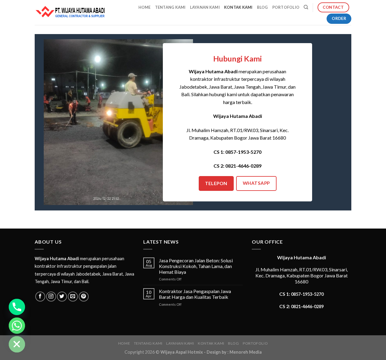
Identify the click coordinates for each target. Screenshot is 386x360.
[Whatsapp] (17, 325)
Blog (262, 7)
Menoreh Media (245, 352)
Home (144, 7)
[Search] (306, 7)
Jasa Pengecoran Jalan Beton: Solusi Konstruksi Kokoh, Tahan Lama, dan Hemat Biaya (196, 266)
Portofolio (286, 7)
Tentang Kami (170, 7)
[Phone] (17, 307)
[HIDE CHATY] (17, 344)
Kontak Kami (238, 7)
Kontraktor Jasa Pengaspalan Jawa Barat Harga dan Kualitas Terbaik (195, 294)
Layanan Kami (205, 7)
